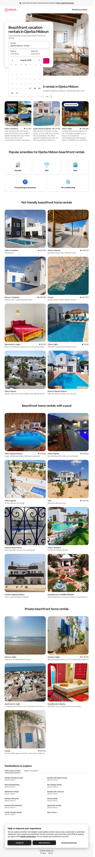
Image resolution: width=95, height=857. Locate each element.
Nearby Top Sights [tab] (31, 771)
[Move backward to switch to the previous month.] (12, 60)
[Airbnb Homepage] (10, 9)
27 (30, 88)
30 (12, 93)
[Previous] (42, 96)
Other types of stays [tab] (12, 771)
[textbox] (18, 53)
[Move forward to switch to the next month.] (39, 60)
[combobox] (29, 45)
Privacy (43, 853)
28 (35, 88)
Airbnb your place (79, 9)
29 (39, 88)
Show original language (65, 3)
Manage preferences (69, 843)
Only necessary (44, 843)
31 (17, 93)
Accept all (19, 843)
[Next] (51, 96)
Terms (50, 853)
